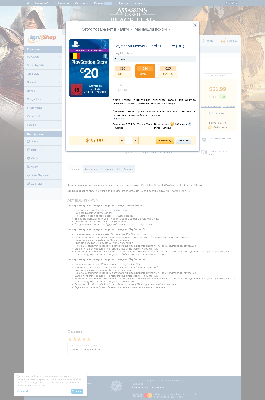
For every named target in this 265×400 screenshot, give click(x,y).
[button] (195, 25)
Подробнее (118, 118)
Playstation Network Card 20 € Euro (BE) (148, 46)
